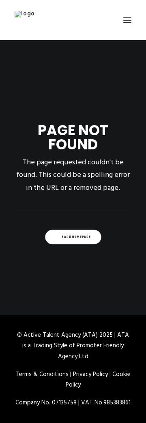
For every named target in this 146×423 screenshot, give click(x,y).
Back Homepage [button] (76, 237)
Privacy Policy (90, 374)
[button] (127, 20)
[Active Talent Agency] (73, 20)
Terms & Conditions (42, 374)
